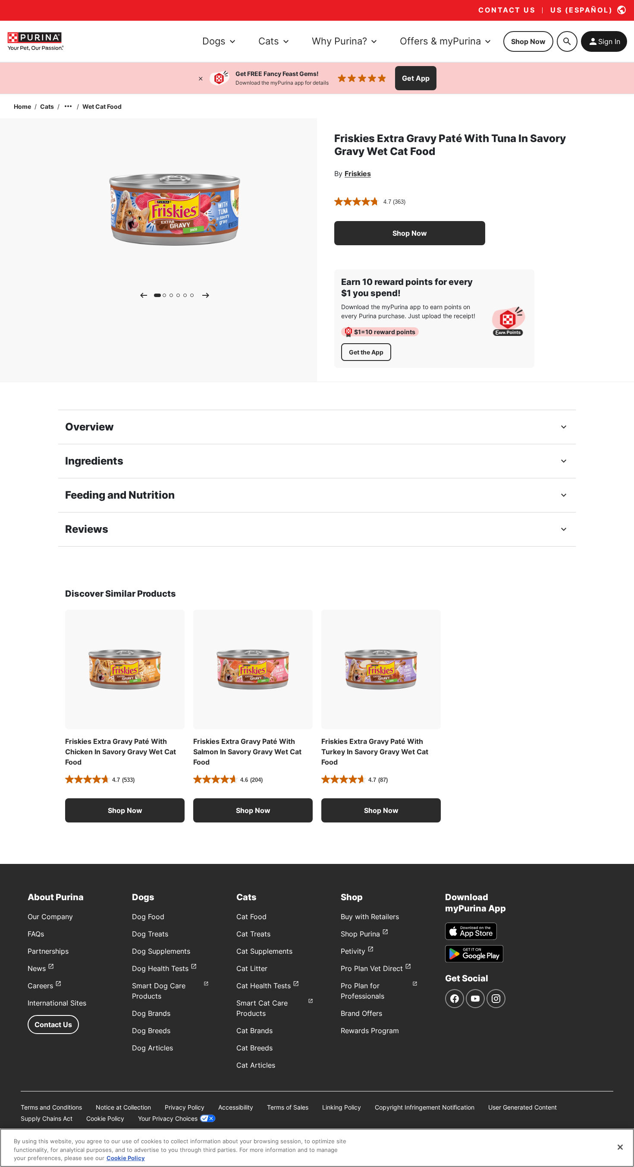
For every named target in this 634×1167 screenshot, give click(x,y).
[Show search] (567, 41)
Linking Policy (341, 1107)
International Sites (57, 1003)
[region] (317, 1148)
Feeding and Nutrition (120, 495)
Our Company (50, 916)
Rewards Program (370, 1030)
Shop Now (528, 41)
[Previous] (143, 295)
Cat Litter (251, 968)
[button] (409, 233)
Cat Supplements (264, 951)
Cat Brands (254, 1030)
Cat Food (251, 916)
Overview (89, 427)
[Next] (206, 295)
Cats (47, 106)
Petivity (353, 951)
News (37, 968)
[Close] (201, 78)
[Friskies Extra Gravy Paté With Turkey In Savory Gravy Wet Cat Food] (381, 669)
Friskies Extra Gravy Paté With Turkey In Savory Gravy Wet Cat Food (374, 751)
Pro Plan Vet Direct (372, 968)
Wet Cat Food (102, 106)
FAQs (36, 934)
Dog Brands (151, 1013)
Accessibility (235, 1107)
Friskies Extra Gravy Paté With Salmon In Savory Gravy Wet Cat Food (247, 751)
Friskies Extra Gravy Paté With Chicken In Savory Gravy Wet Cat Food (120, 751)
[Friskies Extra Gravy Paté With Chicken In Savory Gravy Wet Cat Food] (125, 669)
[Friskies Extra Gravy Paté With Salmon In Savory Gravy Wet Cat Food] (253, 669)
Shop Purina (360, 934)
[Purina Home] (35, 41)
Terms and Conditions (51, 1107)
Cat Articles (255, 1065)
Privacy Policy (184, 1107)
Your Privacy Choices (168, 1118)
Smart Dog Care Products (158, 990)
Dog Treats (150, 934)
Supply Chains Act (46, 1118)
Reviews (86, 529)
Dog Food (148, 916)
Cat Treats (253, 934)
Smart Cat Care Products (262, 1008)
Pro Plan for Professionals (362, 990)
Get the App (366, 352)
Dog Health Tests (160, 968)
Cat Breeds (254, 1048)
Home (22, 106)
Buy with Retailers (370, 916)
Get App (416, 78)
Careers (40, 985)
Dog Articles (152, 1048)
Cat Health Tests (263, 985)
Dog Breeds (151, 1030)
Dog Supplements (161, 951)
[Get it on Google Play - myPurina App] (474, 953)
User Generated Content (522, 1107)
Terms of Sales (287, 1107)
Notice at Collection (123, 1107)
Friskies (358, 173)
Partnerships (48, 951)
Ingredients (94, 461)
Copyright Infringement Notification (424, 1107)
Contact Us (53, 1024)
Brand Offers (361, 1013)
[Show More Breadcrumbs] (68, 106)
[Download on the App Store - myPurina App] (471, 931)
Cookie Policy (105, 1118)
